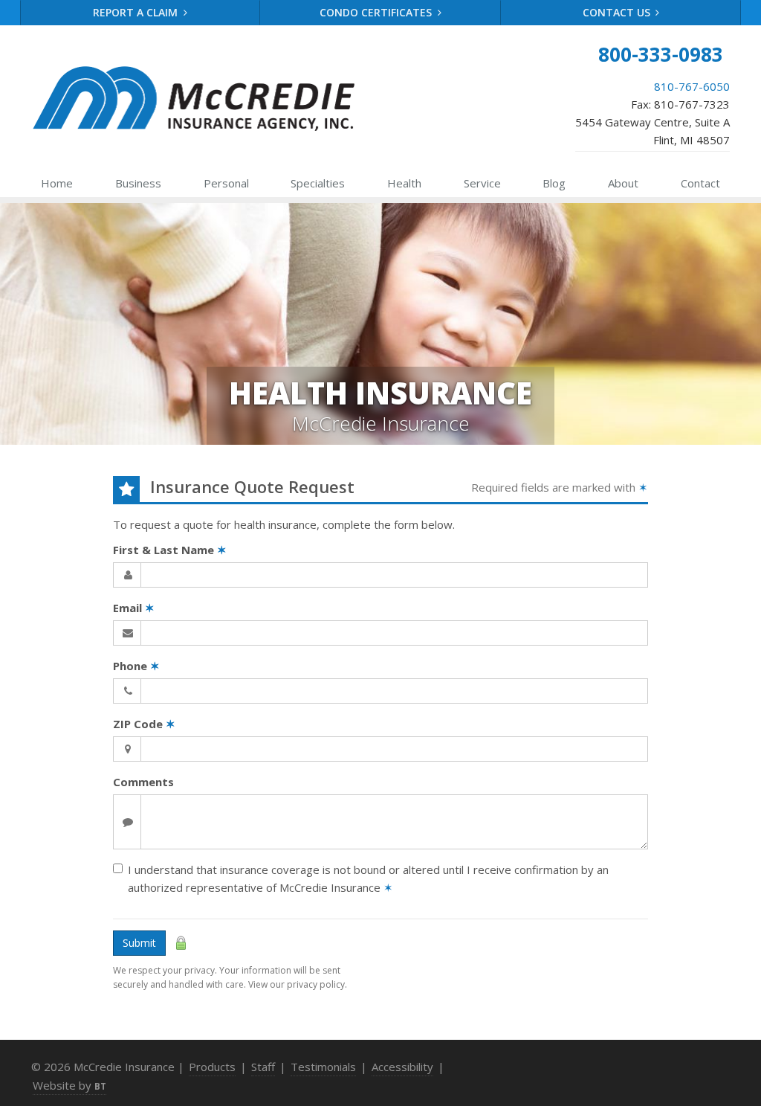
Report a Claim (137, 12)
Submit (139, 943)
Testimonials (323, 1066)
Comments (143, 781)
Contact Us (618, 12)
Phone (136, 665)
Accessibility (402, 1066)
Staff (263, 1066)
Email (134, 607)
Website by (69, 1085)
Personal (226, 183)
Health (404, 183)
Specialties (318, 183)
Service (482, 183)
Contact (700, 183)
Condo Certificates (377, 12)
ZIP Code (144, 723)
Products (212, 1066)
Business (138, 183)
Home (57, 183)
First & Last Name (170, 549)
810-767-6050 (692, 86)
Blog (554, 183)
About (623, 183)
